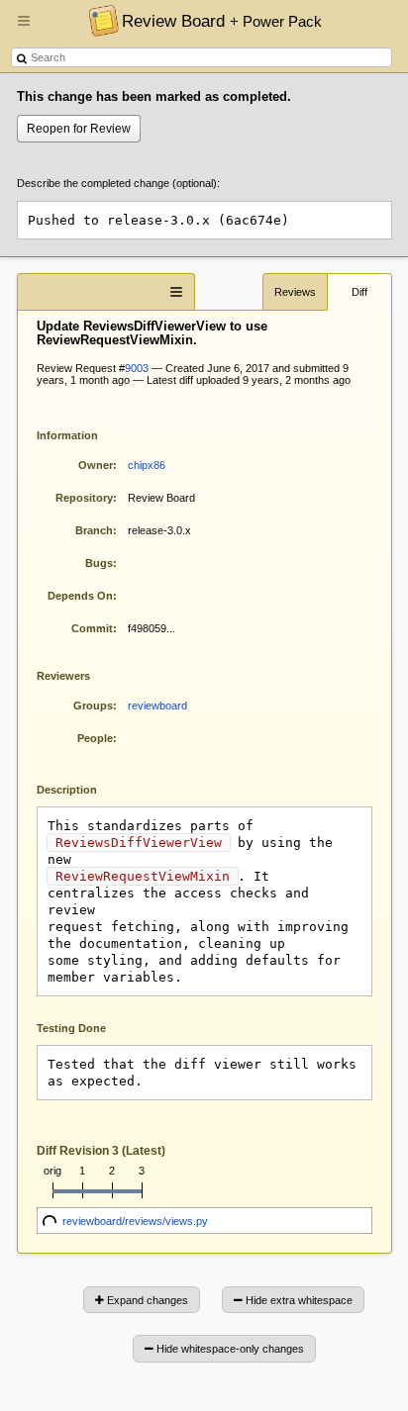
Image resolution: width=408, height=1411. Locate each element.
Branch (94, 530)
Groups (93, 705)
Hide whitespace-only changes (228, 1349)
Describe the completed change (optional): (118, 183)
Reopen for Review (79, 129)
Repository (84, 498)
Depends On (80, 596)
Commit (92, 628)
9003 (137, 368)
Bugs (99, 563)
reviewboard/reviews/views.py (135, 1221)
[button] (24, 28)
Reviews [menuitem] (295, 292)
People (95, 738)
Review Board (222, 21)
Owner (95, 465)
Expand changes (146, 1300)
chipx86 (146, 465)
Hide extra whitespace (298, 1300)
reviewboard (157, 705)
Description (82, 788)
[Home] (98, 20)
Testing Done (71, 1028)
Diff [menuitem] (359, 292)
